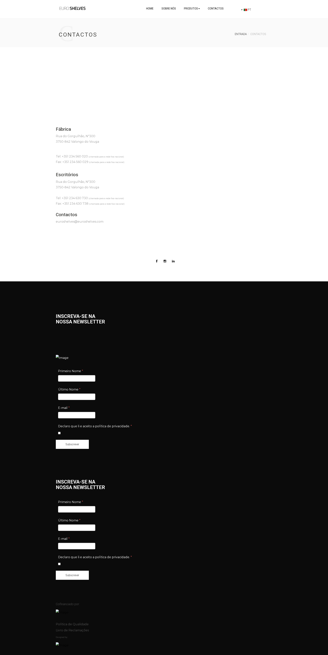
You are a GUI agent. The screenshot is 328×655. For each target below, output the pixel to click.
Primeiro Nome (70, 371)
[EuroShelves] (72, 8)
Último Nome (69, 389)
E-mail (64, 408)
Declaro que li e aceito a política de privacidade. (95, 426)
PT (249, 9)
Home (150, 8)
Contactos (216, 8)
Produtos (191, 8)
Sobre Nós (169, 8)
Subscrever (72, 444)
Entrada (241, 34)
